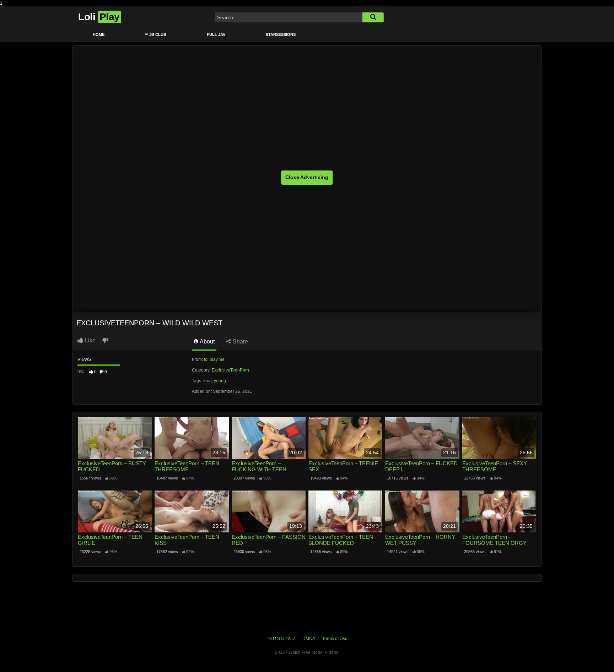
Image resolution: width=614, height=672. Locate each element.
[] (373, 17)
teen (207, 380)
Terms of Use (335, 638)
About (207, 341)
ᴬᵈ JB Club (155, 34)
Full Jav (216, 34)
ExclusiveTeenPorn (230, 370)
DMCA (308, 638)
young (220, 380)
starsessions (281, 34)
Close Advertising (306, 177)
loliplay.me (214, 359)
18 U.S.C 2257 (281, 638)
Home (98, 34)
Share (239, 341)
